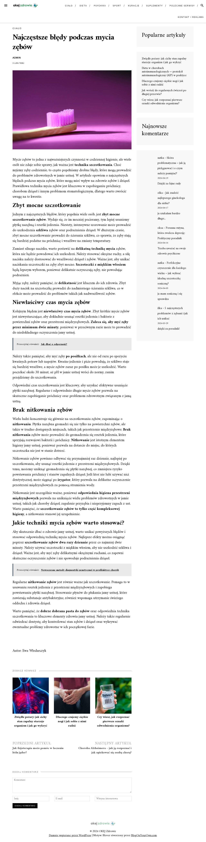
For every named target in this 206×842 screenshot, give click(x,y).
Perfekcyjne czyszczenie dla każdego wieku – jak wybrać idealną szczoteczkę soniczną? (172, 273)
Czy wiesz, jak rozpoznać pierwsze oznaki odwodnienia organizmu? (113, 721)
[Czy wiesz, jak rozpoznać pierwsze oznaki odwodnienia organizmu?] (113, 696)
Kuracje (133, 5)
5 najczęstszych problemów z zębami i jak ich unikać (173, 313)
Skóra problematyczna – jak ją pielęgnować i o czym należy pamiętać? (172, 165)
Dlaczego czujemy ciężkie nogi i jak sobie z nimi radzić (72, 721)
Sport (117, 5)
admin (17, 57)
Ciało (69, 5)
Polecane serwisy (182, 5)
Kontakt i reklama (191, 17)
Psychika (100, 5)
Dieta (83, 5)
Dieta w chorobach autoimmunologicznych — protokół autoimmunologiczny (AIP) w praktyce (164, 72)
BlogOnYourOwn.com (144, 835)
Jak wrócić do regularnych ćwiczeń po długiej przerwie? (164, 92)
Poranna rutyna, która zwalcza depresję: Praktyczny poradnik (171, 233)
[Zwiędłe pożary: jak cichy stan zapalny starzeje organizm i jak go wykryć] (31, 696)
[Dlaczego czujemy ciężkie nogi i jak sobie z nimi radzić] (72, 696)
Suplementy (154, 5)
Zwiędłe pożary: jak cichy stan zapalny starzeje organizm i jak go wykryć (30, 721)
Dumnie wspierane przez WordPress (70, 835)
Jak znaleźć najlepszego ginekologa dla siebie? (171, 198)
